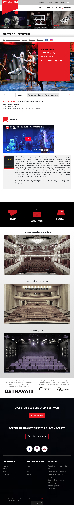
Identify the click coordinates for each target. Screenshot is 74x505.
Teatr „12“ (51, 477)
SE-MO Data (41, 499)
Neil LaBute (48, 27)
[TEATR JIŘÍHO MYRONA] (37, 304)
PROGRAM (60, 219)
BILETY (13, 219)
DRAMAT (50, 8)
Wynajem (51, 488)
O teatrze (6, 469)
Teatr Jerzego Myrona (56, 474)
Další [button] (62, 2)
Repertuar (32, 40)
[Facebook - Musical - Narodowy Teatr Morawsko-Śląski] (46, 40)
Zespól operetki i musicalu (11, 40)
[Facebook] (33, 503)
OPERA (41, 8)
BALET (58, 8)
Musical (28, 474)
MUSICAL (67, 8)
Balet (27, 472)
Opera (28, 466)
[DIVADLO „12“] (37, 353)
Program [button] (41, 2)
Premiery (40, 40)
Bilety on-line (37, 416)
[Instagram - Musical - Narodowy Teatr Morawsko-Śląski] (51, 40)
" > (37, 210)
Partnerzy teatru (54, 486)
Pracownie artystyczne (56, 480)
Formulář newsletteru (37, 436)
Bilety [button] (57, 2)
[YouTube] (37, 503)
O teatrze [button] (49, 2)
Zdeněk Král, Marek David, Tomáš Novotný (29, 27)
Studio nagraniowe (54, 483)
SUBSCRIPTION (37, 221)
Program (24, 40)
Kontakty (6, 474)
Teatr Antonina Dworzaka (57, 472)
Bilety (4, 472)
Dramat (28, 469)
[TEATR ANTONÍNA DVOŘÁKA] (37, 255)
